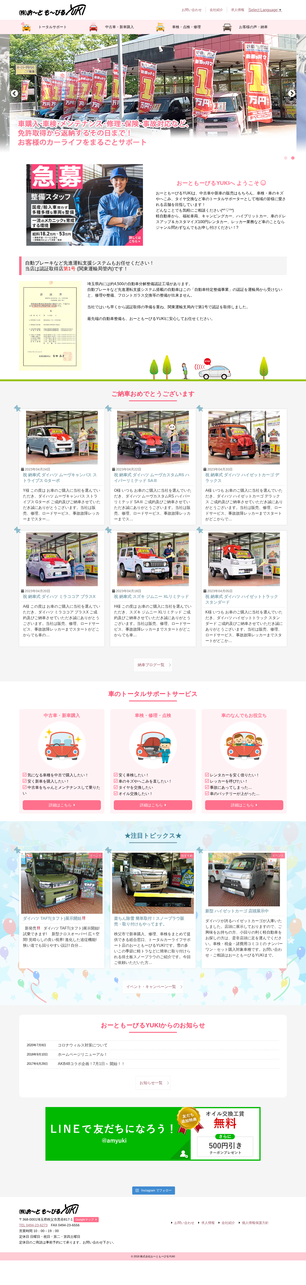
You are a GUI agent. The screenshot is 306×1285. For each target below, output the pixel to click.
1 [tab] (285, 158)
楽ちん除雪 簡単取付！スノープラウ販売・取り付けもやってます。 (149, 921)
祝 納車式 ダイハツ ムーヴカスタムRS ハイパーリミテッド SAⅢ (151, 478)
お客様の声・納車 (253, 27)
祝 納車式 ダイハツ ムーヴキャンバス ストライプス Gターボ (60, 478)
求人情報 (237, 10)
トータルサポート (52, 27)
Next (291, 94)
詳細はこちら (60, 805)
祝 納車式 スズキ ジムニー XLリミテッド (151, 596)
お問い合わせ (192, 10)
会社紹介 (216, 10)
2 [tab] (292, 158)
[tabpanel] (153, 93)
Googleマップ (85, 1219)
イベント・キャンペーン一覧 (151, 987)
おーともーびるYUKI (52, 10)
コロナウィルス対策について (83, 1045)
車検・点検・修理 (186, 27)
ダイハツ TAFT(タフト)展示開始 (52, 918)
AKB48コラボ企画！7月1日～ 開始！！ (91, 1064)
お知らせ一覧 (151, 1083)
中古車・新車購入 (119, 27)
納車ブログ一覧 (151, 665)
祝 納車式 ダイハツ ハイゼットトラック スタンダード (241, 599)
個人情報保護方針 (255, 1223)
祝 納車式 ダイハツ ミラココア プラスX (59, 596)
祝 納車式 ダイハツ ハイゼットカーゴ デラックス (242, 478)
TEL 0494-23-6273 (33, 1225)
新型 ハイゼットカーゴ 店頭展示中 (237, 911)
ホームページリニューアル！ (83, 1054)
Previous (14, 94)
